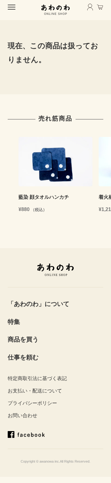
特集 (14, 321)
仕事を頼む (23, 357)
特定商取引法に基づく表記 (37, 378)
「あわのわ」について (38, 303)
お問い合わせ (22, 415)
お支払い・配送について (35, 390)
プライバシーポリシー (32, 403)
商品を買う (23, 339)
